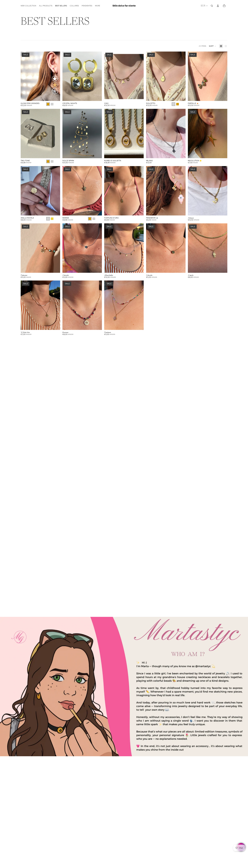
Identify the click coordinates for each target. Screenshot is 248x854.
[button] (212, 46)
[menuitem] (97, 6)
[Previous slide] (25, 76)
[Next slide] (56, 76)
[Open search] (212, 6)
